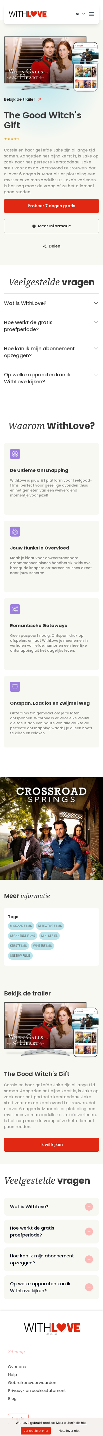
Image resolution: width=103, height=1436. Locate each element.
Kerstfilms (18, 945)
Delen (54, 246)
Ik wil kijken (51, 1144)
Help (12, 1375)
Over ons (17, 1367)
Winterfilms (42, 945)
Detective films (50, 926)
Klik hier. (81, 1423)
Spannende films (22, 936)
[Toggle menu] (91, 13)
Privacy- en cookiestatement (37, 1390)
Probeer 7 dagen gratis (51, 206)
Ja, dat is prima (36, 1431)
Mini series (49, 936)
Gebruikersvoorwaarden (32, 1383)
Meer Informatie (54, 226)
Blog (12, 1398)
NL (78, 13)
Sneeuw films (20, 955)
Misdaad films (21, 926)
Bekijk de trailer (19, 99)
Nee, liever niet (69, 1431)
